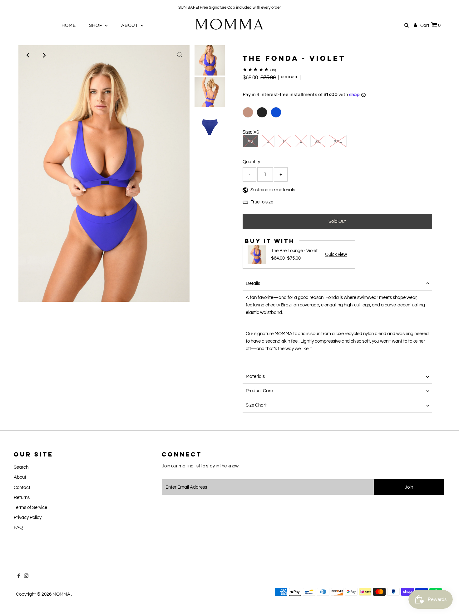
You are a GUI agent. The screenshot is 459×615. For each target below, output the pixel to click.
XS (250, 141)
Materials (255, 376)
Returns (22, 497)
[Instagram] (19, 7)
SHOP (96, 25)
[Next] (44, 55)
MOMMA (61, 594)
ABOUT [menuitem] (130, 25)
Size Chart (256, 405)
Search (21, 467)
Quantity (251, 161)
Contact (22, 487)
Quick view (336, 254)
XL (317, 141)
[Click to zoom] (179, 55)
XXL (338, 141)
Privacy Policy (28, 517)
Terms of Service (30, 507)
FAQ (18, 527)
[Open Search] (406, 25)
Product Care (259, 390)
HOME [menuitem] (69, 25)
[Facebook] (12, 7)
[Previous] (28, 55)
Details (253, 283)
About (20, 477)
